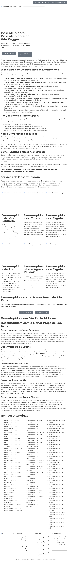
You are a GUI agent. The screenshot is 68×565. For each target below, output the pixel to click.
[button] (33, 6)
